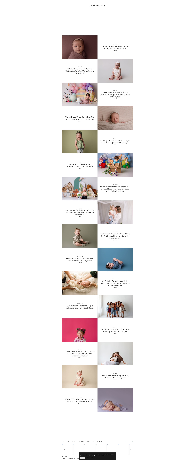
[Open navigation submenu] (83, 441)
